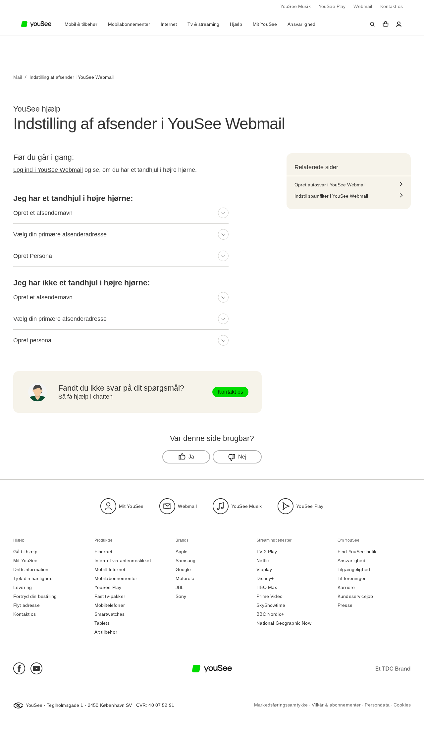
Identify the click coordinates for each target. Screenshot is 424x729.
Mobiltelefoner (109, 605)
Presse (345, 605)
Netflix (263, 560)
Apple (182, 551)
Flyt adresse (26, 605)
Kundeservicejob (355, 596)
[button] (372, 24)
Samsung (186, 560)
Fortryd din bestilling (35, 596)
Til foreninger (352, 578)
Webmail (362, 6)
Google (183, 569)
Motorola (185, 578)
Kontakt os (391, 6)
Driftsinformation (31, 569)
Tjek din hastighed (33, 578)
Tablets (102, 623)
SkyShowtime (270, 605)
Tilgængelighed (354, 569)
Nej (242, 457)
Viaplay (264, 569)
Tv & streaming (203, 24)
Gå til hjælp (25, 551)
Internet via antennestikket (122, 560)
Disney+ (265, 578)
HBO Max (266, 587)
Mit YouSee (265, 24)
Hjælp (236, 24)
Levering (22, 587)
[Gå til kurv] (386, 24)
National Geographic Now (283, 623)
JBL (180, 587)
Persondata (377, 705)
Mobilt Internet (109, 569)
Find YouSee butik (357, 551)
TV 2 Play (266, 551)
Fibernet (103, 551)
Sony (181, 596)
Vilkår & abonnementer (336, 705)
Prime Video (269, 596)
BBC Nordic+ (270, 614)
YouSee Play (332, 6)
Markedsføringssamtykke (281, 705)
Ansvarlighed (301, 24)
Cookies (402, 705)
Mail (17, 77)
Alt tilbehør (106, 632)
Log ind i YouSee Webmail (48, 170)
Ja (191, 457)
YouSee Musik (295, 6)
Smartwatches (109, 614)
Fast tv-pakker (109, 596)
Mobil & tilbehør (81, 24)
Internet (169, 24)
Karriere (346, 587)
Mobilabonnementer (129, 24)
